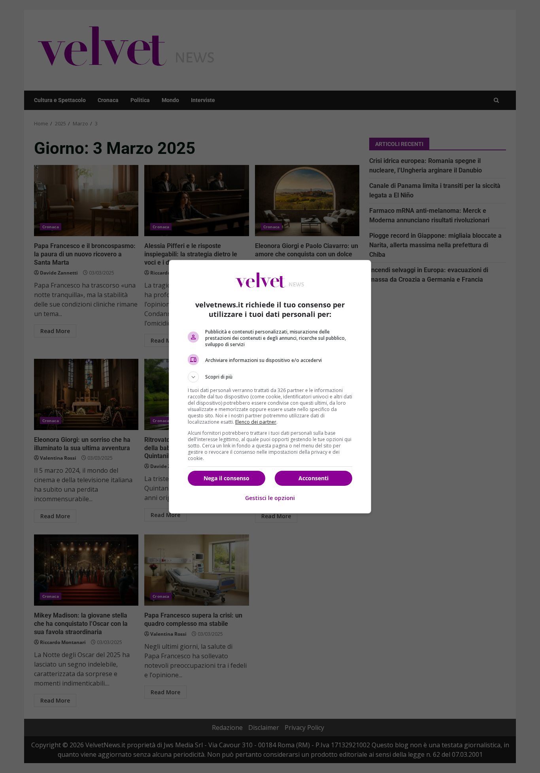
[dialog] (270, 386)
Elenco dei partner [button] (255, 422)
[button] (270, 377)
